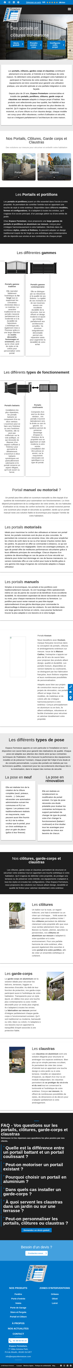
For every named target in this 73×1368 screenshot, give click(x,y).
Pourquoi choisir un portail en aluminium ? (34, 1179)
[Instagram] (9, 2)
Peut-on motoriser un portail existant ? (33, 1166)
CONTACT (18, 1333)
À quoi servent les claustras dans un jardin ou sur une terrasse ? (33, 1206)
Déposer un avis (33, 2)
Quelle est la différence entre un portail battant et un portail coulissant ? (33, 1152)
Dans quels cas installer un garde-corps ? (32, 1191)
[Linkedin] (14, 2)
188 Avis (62, 2)
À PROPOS (18, 1323)
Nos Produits (18, 1288)
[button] (69, 9)
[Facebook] (5, 2)
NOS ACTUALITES (18, 1328)
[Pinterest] (18, 2)
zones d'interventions (55, 1288)
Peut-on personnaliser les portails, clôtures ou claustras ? (35, 1221)
